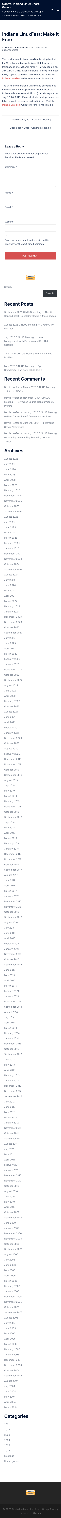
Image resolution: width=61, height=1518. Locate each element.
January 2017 (11, 896)
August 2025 (11, 516)
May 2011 (9, 1154)
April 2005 (10, 1338)
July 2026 (9, 464)
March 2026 (10, 485)
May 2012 (9, 1112)
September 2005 (13, 1312)
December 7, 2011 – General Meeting (29, 127)
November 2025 (13, 500)
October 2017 (11, 864)
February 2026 (12, 490)
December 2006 (13, 1233)
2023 (7, 1434)
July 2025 (9, 522)
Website (9, 221)
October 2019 (11, 769)
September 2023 (13, 632)
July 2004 (9, 1386)
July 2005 (9, 1323)
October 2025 (11, 506)
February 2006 (12, 1286)
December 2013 (12, 1043)
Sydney (37, 1513)
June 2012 (9, 1106)
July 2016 (9, 927)
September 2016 (13, 917)
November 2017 (12, 859)
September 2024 (13, 569)
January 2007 (11, 1228)
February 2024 (12, 606)
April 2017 (9, 885)
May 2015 (9, 975)
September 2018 (13, 817)
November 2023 (13, 622)
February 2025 (12, 543)
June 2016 (9, 933)
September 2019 (13, 775)
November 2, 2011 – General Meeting (31, 119)
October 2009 (11, 1212)
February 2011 (11, 1164)
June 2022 (10, 690)
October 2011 (11, 1133)
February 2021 (12, 727)
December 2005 (13, 1296)
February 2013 (12, 1075)
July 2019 (9, 785)
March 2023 (10, 653)
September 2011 (13, 1138)
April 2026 (10, 479)
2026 (7, 1450)
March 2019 (10, 796)
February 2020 (12, 753)
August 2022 (11, 685)
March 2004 (10, 1407)
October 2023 (11, 627)
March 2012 (10, 1117)
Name (9, 192)
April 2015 (9, 980)
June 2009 (10, 1222)
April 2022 (10, 695)
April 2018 (9, 832)
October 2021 (11, 706)
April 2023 (10, 648)
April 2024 (10, 595)
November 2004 (13, 1365)
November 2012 (12, 1091)
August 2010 (11, 1191)
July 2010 (9, 1196)
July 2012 (9, 1101)
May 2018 (9, 827)
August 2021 (11, 711)
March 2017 (10, 890)
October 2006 (11, 1243)
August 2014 (11, 1012)
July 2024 (9, 579)
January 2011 (11, 1170)
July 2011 (9, 1149)
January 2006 (11, 1291)
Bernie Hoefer (11, 387)
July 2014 (9, 1017)
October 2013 (11, 1048)
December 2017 (12, 854)
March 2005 (10, 1344)
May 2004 (9, 1396)
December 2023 (13, 616)
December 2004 (13, 1359)
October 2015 (11, 959)
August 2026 (11, 458)
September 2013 (13, 1054)
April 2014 (9, 1022)
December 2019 (12, 759)
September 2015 (13, 964)
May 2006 (9, 1270)
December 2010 (12, 1175)
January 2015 (11, 996)
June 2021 (9, 716)
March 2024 (10, 601)
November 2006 (13, 1238)
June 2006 (10, 1264)
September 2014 (13, 1006)
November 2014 (12, 1001)
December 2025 (13, 495)
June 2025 (10, 527)
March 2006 (10, 1280)
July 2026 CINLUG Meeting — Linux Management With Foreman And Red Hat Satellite (26, 341)
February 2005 (12, 1349)
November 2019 (12, 764)
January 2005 (11, 1354)
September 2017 (13, 869)
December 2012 (12, 1085)
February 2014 (12, 1033)
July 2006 (9, 1259)
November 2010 (12, 1180)
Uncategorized (10, 50)
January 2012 (11, 1122)
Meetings (9, 1455)
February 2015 (12, 991)
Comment (11, 166)
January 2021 (11, 732)
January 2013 (11, 1080)
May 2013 (9, 1064)
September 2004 (13, 1375)
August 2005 (11, 1317)
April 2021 (9, 722)
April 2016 (9, 938)
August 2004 (11, 1380)
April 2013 (9, 1070)
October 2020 (11, 743)
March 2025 (10, 537)
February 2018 (12, 843)
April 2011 (9, 1159)
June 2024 (10, 585)
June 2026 (10, 469)
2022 (7, 1429)
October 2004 (11, 1370)
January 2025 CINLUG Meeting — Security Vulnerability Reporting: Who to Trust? (30, 437)
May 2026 (9, 474)
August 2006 (11, 1254)
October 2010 (11, 1185)
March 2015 (10, 985)
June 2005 (10, 1328)
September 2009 (13, 1217)
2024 (7, 1440)
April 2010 (9, 1206)
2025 (7, 1445)
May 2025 (9, 532)
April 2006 (10, 1275)
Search (8, 287)
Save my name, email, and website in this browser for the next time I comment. (27, 242)
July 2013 (9, 1059)
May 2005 (9, 1333)
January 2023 (11, 664)
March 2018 (10, 838)
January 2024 (11, 611)
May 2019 (9, 790)
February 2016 (12, 943)
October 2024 (11, 564)
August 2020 (11, 748)
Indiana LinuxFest (11, 78)
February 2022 (12, 701)
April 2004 (10, 1402)
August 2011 (10, 1143)
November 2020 (13, 738)
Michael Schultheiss (16, 47)
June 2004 (10, 1391)
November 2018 (12, 806)
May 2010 (9, 1201)
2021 (7, 1424)
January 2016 (11, 948)
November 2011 (12, 1127)
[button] (52, 10)
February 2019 (12, 801)
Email (9, 207)
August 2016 (11, 922)
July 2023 (9, 637)
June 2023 (10, 643)
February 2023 (12, 658)
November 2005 (13, 1301)
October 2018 (11, 811)
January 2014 (11, 1038)
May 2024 (9, 590)
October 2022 (11, 674)
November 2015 (12, 954)
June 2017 (9, 880)
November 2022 (13, 669)
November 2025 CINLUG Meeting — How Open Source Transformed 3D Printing (29, 401)
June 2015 (9, 969)
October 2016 (11, 911)
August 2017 (11, 875)
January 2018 (11, 848)
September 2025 (13, 511)
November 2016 (12, 906)
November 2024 (13, 558)
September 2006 (13, 1249)
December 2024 (13, 553)
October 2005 (11, 1307)
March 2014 (10, 1027)
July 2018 (9, 822)
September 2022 (13, 680)
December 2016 (12, 901)
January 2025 (11, 548)
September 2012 (13, 1096)
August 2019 (11, 780)
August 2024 (11, 574)
